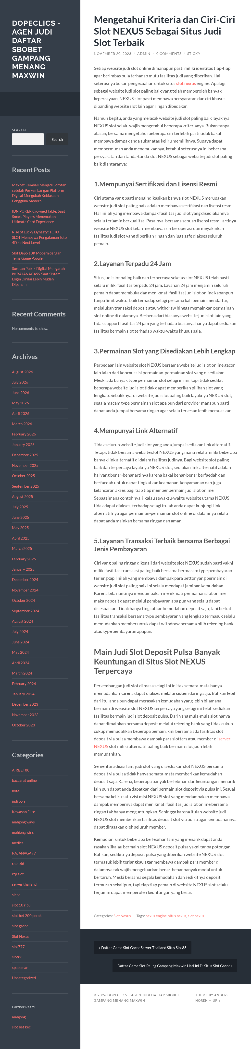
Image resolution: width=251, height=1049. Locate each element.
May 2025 (20, 527)
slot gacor (20, 926)
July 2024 (20, 631)
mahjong (19, 1017)
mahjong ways (23, 822)
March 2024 (22, 673)
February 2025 (24, 559)
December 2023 (25, 704)
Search (19, 130)
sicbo (16, 894)
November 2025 (25, 465)
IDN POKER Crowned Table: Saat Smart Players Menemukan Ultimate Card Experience (38, 216)
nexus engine (156, 916)
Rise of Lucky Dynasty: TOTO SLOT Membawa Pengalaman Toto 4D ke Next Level (39, 237)
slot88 (17, 957)
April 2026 (20, 413)
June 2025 (20, 517)
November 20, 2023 (112, 54)
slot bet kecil (22, 1027)
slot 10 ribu (21, 905)
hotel (16, 791)
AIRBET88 (20, 770)
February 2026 (24, 434)
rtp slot (18, 874)
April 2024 (20, 663)
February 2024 (24, 683)
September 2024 (25, 611)
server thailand (24, 884)
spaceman (20, 967)
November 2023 (25, 714)
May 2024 (20, 652)
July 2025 (20, 507)
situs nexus (177, 916)
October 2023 (23, 725)
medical (18, 843)
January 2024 (23, 694)
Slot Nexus (20, 936)
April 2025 (20, 538)
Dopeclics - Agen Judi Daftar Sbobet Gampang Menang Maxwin (36, 49)
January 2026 (23, 444)
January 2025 (23, 569)
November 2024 (25, 590)
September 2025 (25, 486)
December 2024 (25, 579)
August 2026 (22, 372)
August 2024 (22, 621)
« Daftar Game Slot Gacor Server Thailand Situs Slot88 (143, 947)
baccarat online (24, 780)
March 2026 (22, 424)
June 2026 (20, 392)
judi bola (18, 801)
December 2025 (25, 455)
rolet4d (18, 863)
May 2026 (20, 403)
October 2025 (23, 475)
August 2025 (22, 496)
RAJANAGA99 (24, 853)
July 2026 (20, 382)
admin (144, 54)
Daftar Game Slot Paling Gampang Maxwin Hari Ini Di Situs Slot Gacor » (174, 966)
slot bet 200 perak (27, 915)
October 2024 (23, 600)
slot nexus (186, 83)
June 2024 (20, 642)
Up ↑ (217, 1000)
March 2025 (22, 548)
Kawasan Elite (23, 811)
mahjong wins (23, 832)
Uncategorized (24, 978)
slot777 (18, 946)
